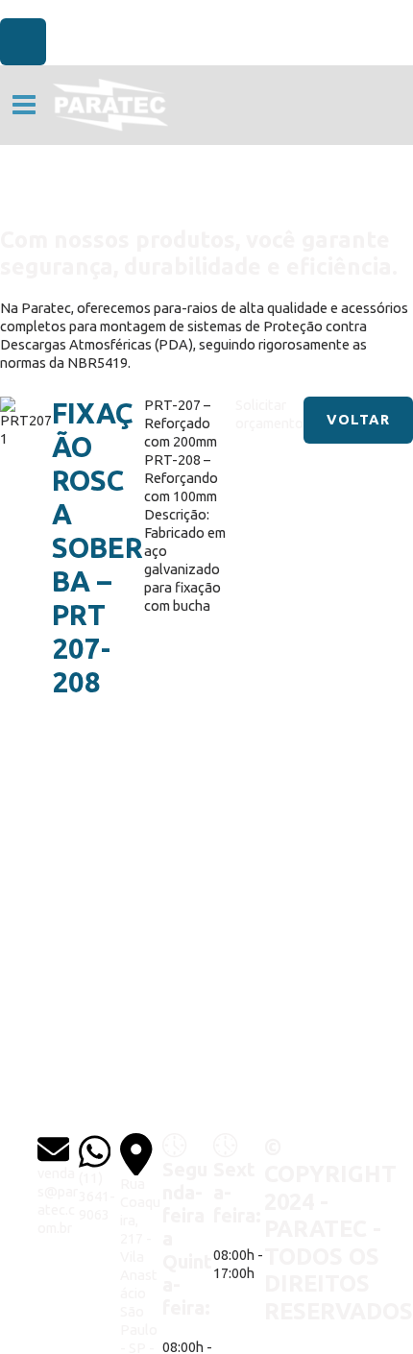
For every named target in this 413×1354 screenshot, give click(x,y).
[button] (358, 420)
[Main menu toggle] (24, 105)
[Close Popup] (23, 41)
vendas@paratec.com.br (57, 1200)
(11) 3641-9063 (97, 1196)
